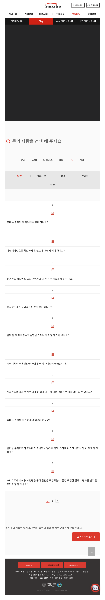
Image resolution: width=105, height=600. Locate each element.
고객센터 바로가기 (86, 536)
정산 (52, 185)
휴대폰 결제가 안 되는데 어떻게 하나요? (27, 222)
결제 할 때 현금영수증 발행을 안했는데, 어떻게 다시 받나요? (38, 335)
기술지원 (41, 176)
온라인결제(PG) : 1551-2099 (61, 578)
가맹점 (84, 176)
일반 (19, 176)
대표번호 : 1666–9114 (39, 578)
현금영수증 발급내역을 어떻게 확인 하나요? (29, 307)
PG (71, 160)
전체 (23, 160)
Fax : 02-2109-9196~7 (65, 574)
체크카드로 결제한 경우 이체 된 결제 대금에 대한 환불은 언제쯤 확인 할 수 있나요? (49, 392)
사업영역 (29, 14)
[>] (57, 501)
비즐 (61, 160)
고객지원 (76, 14)
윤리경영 (92, 14)
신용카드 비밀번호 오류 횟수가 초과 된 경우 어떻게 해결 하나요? (40, 279)
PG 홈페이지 (77, 5)
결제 (63, 176)
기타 (81, 160)
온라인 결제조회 (92, 5)
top (91, 552)
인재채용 (60, 14)
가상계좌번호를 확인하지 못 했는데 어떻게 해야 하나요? (36, 250)
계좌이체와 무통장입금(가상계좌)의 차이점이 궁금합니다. (37, 363)
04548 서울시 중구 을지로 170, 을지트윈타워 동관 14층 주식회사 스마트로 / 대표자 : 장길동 (51, 571)
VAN (34, 160)
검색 (8, 141)
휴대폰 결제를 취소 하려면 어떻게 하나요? (28, 420)
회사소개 (13, 14)
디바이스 (47, 160)
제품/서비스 (44, 14)
